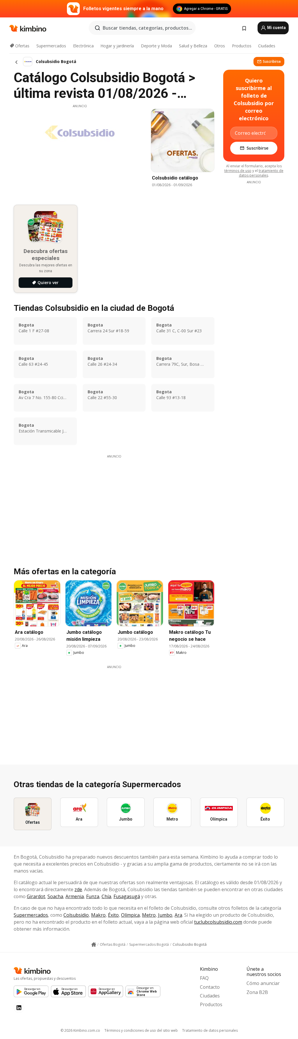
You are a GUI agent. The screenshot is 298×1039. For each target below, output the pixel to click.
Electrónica (83, 46)
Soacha (55, 896)
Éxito (113, 915)
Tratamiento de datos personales (210, 1030)
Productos (241, 46)
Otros (219, 46)
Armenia (74, 896)
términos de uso (237, 170)
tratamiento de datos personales (261, 173)
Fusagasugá (126, 896)
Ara (178, 915)
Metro (149, 915)
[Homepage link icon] (93, 944)
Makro (98, 915)
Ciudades (266, 46)
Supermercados (51, 46)
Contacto (210, 987)
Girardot (36, 896)
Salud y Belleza (193, 46)
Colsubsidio (76, 915)
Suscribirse (272, 61)
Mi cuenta (276, 27)
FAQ (204, 978)
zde (78, 889)
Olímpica (130, 915)
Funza (92, 896)
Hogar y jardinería (117, 46)
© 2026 (80, 1030)
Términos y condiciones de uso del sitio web (141, 1030)
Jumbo (165, 915)
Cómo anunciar (263, 983)
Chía (106, 896)
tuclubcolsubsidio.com (218, 922)
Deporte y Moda (156, 46)
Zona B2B (257, 992)
